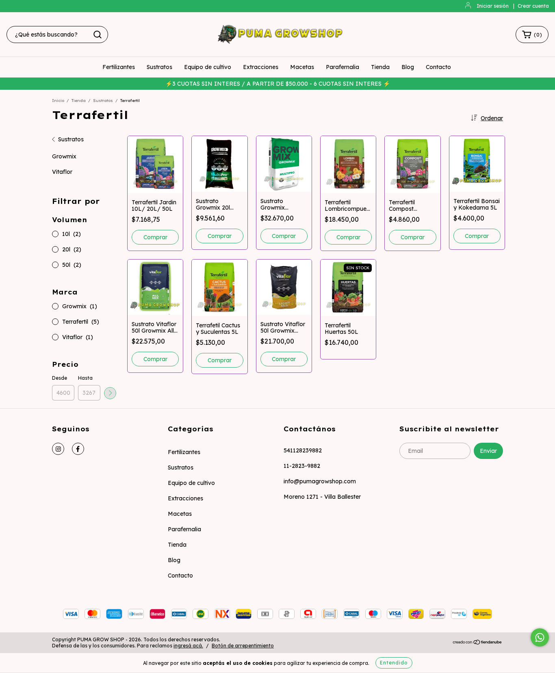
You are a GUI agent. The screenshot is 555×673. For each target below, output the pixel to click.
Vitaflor (62, 171)
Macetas (302, 67)
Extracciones (260, 67)
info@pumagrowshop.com (320, 481)
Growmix (64, 156)
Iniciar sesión (493, 6)
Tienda (380, 67)
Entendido (394, 663)
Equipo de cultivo (207, 67)
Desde (59, 378)
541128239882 (303, 450)
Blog (407, 67)
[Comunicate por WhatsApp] (540, 637)
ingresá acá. (188, 646)
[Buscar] (97, 34)
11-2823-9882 (302, 466)
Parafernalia (342, 67)
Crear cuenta (533, 6)
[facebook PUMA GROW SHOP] (78, 449)
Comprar (155, 237)
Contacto (438, 67)
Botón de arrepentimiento (243, 646)
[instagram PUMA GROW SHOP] (58, 449)
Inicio (58, 100)
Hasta (85, 378)
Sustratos (159, 67)
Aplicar (110, 393)
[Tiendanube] (477, 643)
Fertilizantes (118, 67)
